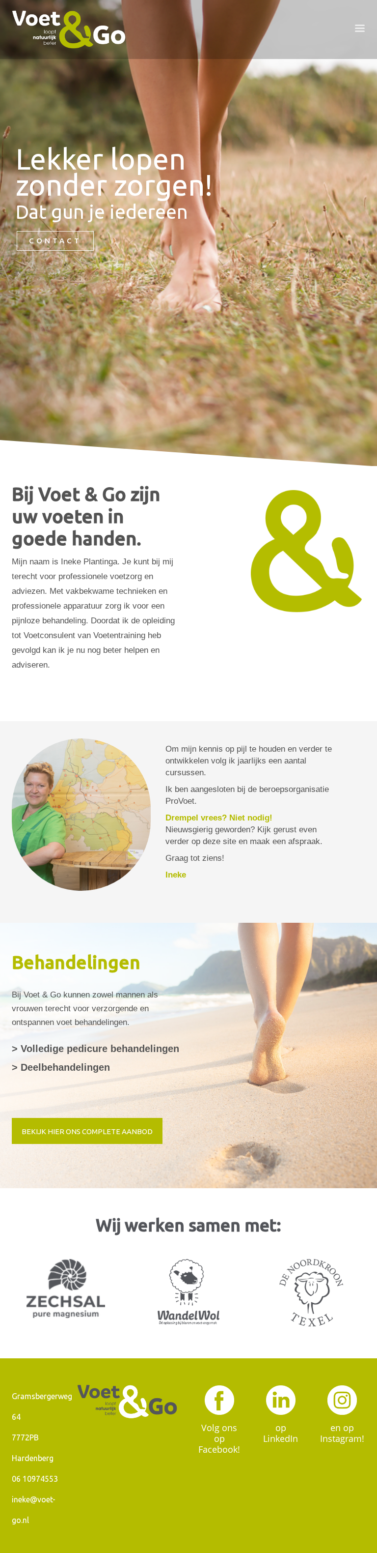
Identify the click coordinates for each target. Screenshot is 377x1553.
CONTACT (55, 240)
